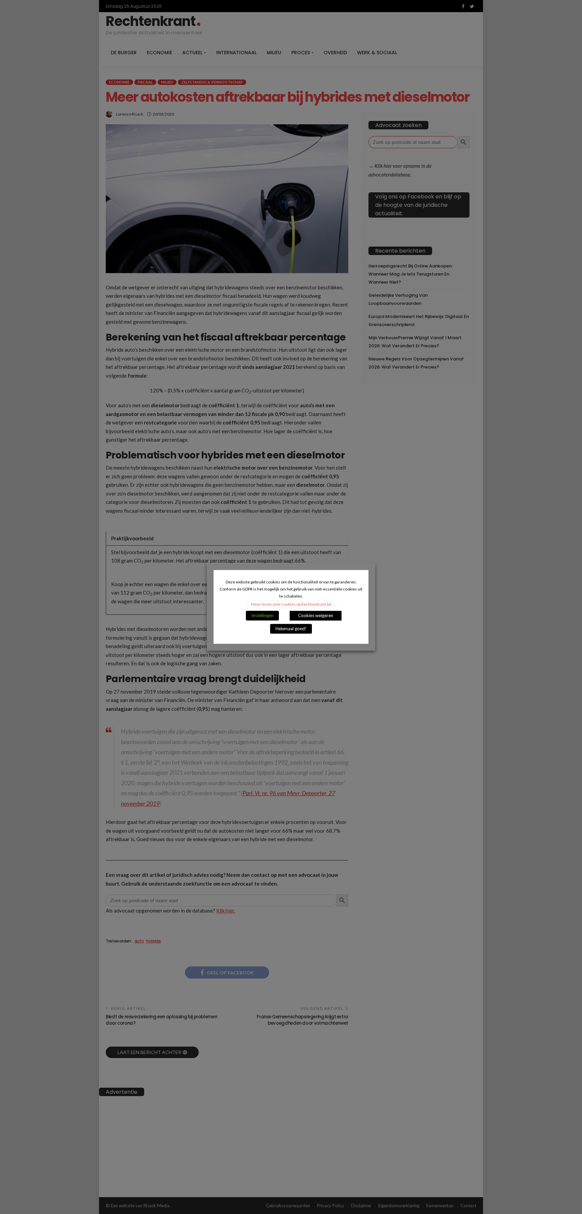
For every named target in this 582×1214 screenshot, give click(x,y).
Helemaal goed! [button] (291, 629)
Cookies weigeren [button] (315, 615)
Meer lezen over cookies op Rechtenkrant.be (291, 604)
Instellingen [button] (262, 615)
